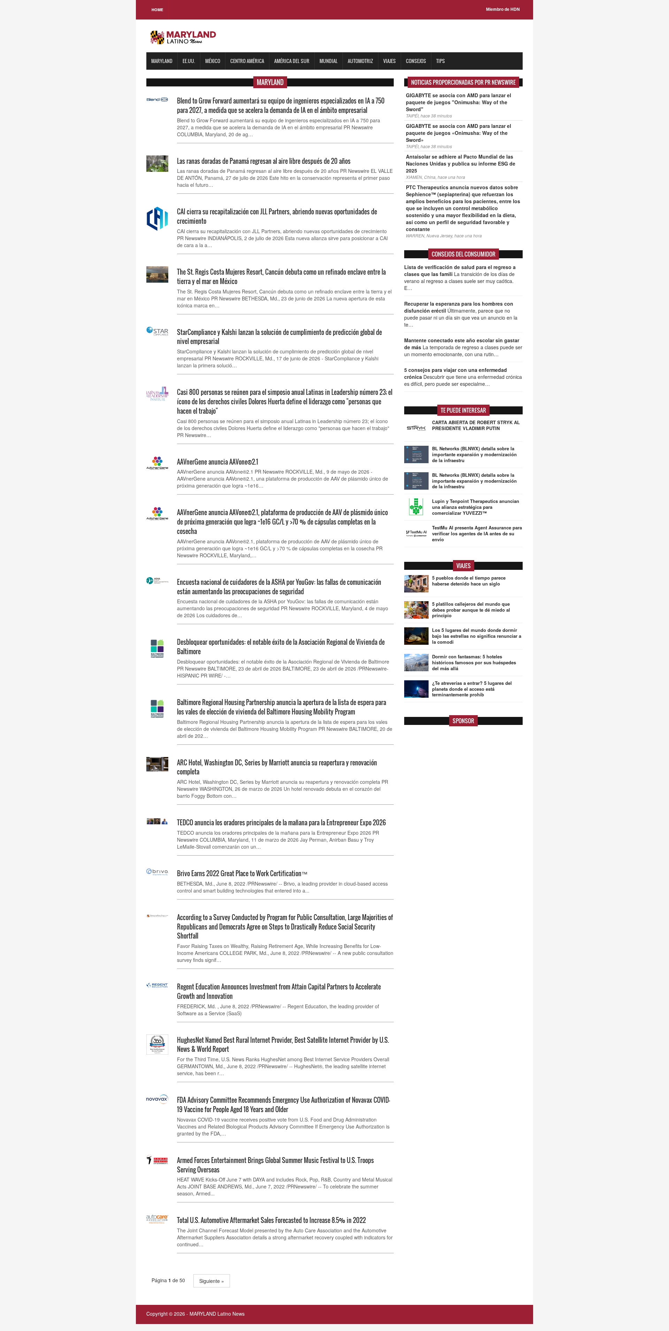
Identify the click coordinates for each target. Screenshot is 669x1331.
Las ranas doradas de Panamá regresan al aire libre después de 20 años (264, 161)
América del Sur (291, 60)
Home (157, 9)
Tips (440, 60)
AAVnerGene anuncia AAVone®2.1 (217, 461)
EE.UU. (189, 60)
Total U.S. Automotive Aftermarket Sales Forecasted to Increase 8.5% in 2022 (271, 1220)
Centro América (247, 60)
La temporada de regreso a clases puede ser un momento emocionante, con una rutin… (463, 347)
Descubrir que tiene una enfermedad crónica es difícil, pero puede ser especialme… (463, 376)
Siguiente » (211, 1280)
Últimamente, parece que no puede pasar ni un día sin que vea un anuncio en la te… (460, 314)
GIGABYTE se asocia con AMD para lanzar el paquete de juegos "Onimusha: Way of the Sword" (458, 102)
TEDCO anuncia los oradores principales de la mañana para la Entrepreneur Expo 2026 (281, 822)
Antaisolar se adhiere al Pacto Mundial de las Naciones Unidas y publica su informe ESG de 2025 (460, 163)
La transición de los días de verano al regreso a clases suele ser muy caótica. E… (460, 277)
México (212, 60)
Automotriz (360, 60)
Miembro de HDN (503, 9)
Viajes (389, 60)
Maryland (161, 60)
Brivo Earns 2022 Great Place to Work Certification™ (242, 873)
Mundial (329, 60)
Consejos (416, 60)
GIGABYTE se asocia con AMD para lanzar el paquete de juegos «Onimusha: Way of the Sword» (458, 132)
